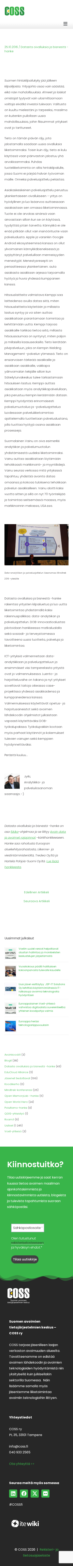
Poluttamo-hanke (15, 1108)
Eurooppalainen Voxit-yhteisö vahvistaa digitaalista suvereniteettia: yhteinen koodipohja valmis (42, 1007)
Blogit (8, 1060)
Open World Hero (16, 1102)
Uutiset (8, 1125)
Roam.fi (9, 1119)
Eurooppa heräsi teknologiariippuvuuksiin (34, 1023)
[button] (65, 24)
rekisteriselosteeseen (27, 1242)
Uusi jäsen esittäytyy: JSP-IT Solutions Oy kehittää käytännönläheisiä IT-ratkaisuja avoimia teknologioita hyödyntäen (42, 990)
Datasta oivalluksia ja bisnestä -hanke (29, 1066)
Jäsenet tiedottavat (17, 1078)
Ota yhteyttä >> (21, 1463)
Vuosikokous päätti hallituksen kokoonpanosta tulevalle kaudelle (39, 968)
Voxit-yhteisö (13, 1131)
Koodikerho (11, 1084)
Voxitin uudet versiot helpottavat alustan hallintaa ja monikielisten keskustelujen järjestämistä (39, 952)
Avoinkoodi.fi (12, 1055)
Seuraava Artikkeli (37, 901)
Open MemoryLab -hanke (21, 1096)
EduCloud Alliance (16, 1072)
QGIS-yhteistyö (14, 1114)
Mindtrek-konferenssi (18, 1090)
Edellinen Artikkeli (36, 892)
